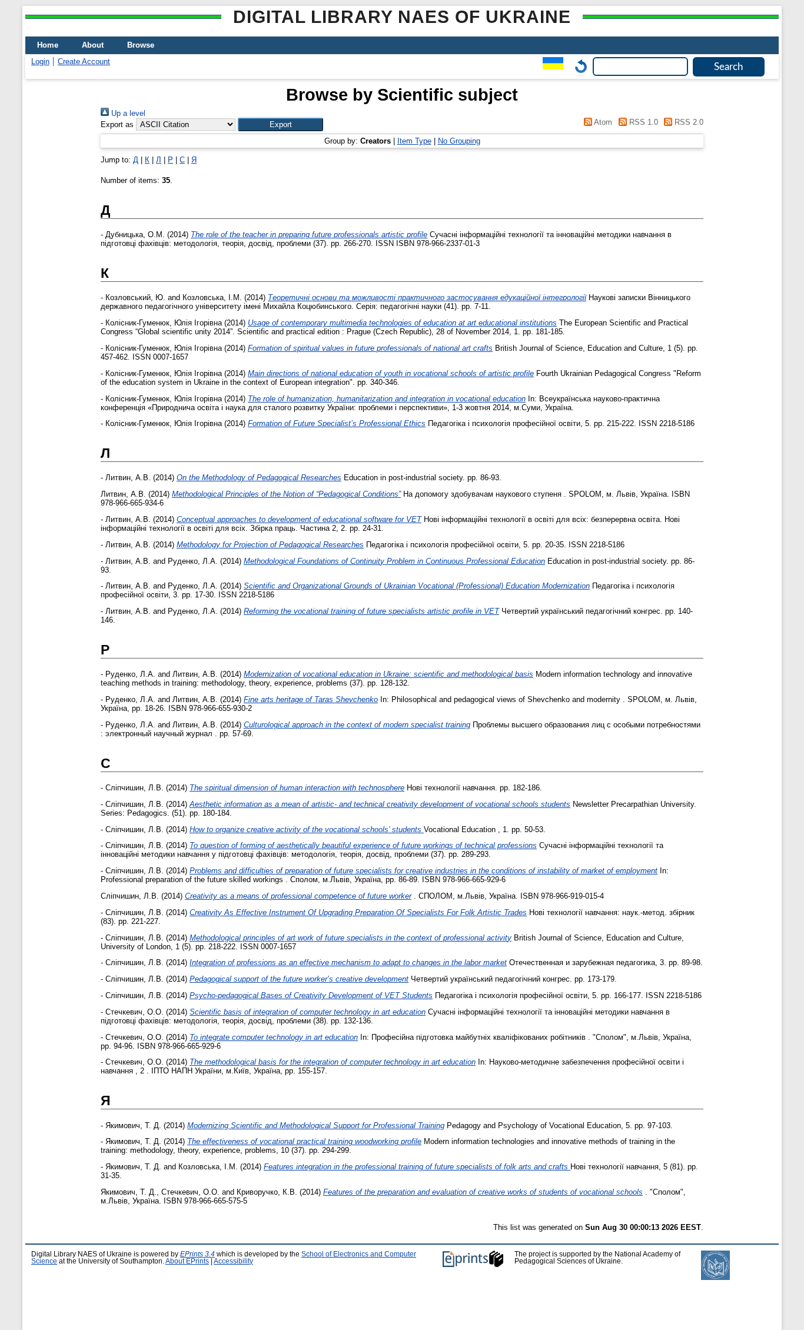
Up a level (127, 113)
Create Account (84, 61)
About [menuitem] (93, 45)
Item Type (414, 141)
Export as (117, 124)
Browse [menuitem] (140, 45)
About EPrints (187, 1261)
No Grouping (459, 141)
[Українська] (550, 66)
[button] (280, 124)
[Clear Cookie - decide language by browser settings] (578, 66)
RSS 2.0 (687, 122)
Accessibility (233, 1261)
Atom (602, 122)
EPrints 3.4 (197, 1254)
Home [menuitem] (47, 45)
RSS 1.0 (642, 122)
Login (40, 61)
